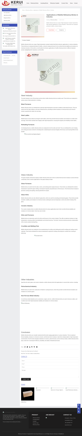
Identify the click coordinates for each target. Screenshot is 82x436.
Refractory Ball (7, 20)
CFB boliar (5, 62)
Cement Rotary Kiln (6, 55)
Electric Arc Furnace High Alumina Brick (59, 389)
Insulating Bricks (44, 3)
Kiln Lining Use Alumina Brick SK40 (10, 35)
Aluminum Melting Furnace (8, 60)
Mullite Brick (23, 402)
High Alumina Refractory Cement (9, 30)
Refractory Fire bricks (22, 433)
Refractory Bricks (34, 3)
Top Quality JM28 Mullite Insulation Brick (11, 46)
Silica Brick (38, 389)
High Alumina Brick (7, 15)
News (71, 3)
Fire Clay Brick (7, 12)
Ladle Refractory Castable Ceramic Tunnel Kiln (12, 41)
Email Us (61, 30)
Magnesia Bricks (7, 17)
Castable (34, 421)
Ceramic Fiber (64, 3)
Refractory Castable (54, 3)
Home (28, 3)
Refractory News (36, 424)
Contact (76, 3)
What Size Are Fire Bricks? (32, 351)
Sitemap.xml (56, 433)
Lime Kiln (13, 55)
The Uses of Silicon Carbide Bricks (33, 353)
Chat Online (51, 30)
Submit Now (26, 379)
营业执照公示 (61, 433)
